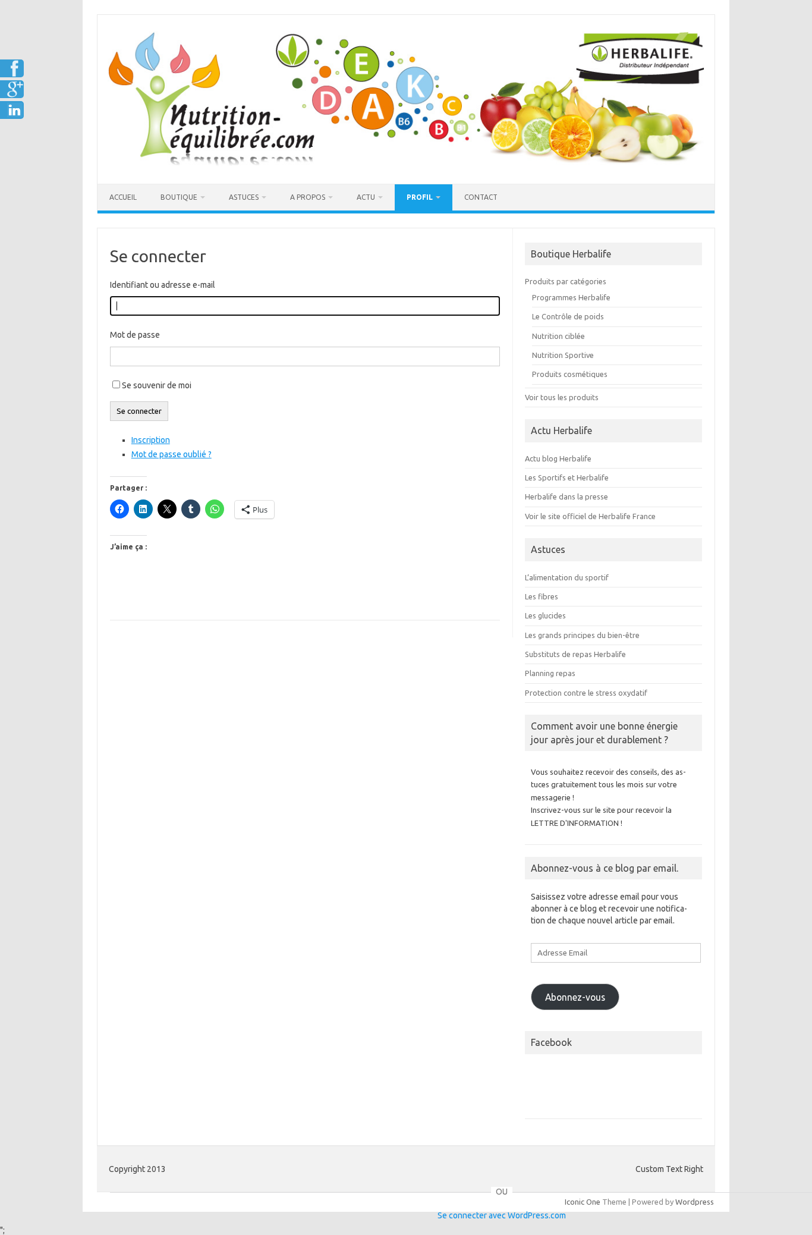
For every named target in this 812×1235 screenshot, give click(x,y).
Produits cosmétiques (570, 374)
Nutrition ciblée (558, 336)
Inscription (150, 440)
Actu (366, 197)
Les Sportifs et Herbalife (567, 477)
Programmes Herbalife (571, 297)
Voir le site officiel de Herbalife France (590, 516)
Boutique (178, 197)
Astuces (244, 197)
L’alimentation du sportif (567, 577)
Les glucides (545, 615)
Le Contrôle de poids (568, 316)
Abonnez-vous (575, 997)
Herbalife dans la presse (566, 496)
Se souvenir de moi (156, 385)
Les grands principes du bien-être (582, 635)
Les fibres (541, 596)
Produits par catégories (565, 281)
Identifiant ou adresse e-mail (162, 285)
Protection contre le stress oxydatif (586, 693)
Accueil (123, 197)
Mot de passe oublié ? (171, 454)
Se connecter (139, 411)
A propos (307, 197)
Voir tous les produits (562, 397)
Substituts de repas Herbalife (575, 654)
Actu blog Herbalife (558, 458)
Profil (420, 197)
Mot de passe (135, 335)
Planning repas (550, 673)
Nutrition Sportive (563, 355)
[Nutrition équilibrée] (406, 163)
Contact (481, 197)
